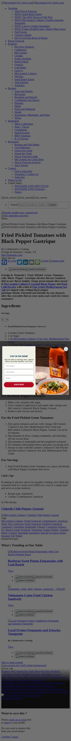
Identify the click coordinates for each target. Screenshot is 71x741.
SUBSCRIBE (19, 385)
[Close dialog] (66, 349)
